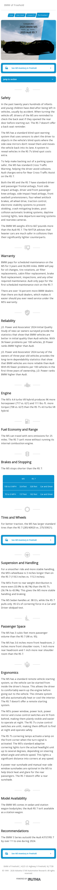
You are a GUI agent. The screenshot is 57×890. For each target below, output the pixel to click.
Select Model (20, 15)
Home (11, 15)
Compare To (31, 15)
